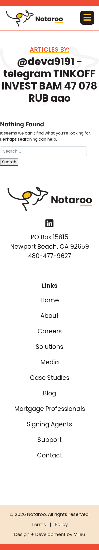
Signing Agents (49, 424)
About (49, 315)
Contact (49, 455)
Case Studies (49, 378)
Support (50, 440)
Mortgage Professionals (49, 409)
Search (9, 162)
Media (49, 362)
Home (49, 300)
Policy (61, 524)
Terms (38, 524)
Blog (49, 393)
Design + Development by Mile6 (49, 534)
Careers (50, 331)
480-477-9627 (49, 256)
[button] (87, 18)
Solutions (49, 347)
